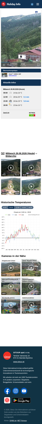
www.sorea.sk (13, 75)
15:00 (24, 207)
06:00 (5, 207)
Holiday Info (9, 2)
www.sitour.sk (18, 362)
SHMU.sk (13, 421)
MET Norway (22, 421)
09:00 (11, 207)
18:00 (30, 207)
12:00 (17, 207)
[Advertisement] (21, 134)
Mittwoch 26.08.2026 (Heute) (20, 153)
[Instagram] (15, 391)
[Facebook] (7, 391)
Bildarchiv (11, 156)
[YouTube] (24, 391)
